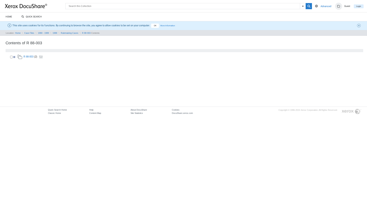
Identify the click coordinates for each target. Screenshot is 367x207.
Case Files (29, 33)
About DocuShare (139, 110)
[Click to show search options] (316, 6)
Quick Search (34, 16)
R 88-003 (86, 33)
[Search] (309, 6)
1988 (55, 33)
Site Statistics (137, 113)
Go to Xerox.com (351, 111)
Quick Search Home (57, 110)
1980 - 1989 (43, 33)
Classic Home (54, 113)
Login (358, 6)
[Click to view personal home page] (338, 6)
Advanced (326, 6)
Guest (347, 6)
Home (9, 16)
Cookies (175, 110)
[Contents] (14, 57)
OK (155, 26)
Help (91, 110)
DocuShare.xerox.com (182, 113)
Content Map (95, 113)
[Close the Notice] (359, 26)
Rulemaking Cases (69, 33)
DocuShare (35, 6)
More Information (167, 26)
